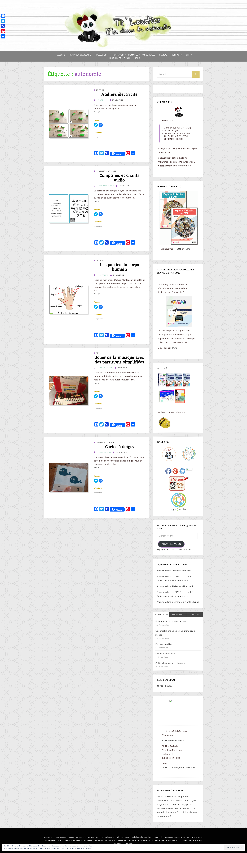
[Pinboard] (3, 26)
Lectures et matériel (119, 58)
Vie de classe (148, 55)
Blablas (163, 55)
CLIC (174, 348)
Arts (98, 353)
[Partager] (3, 36)
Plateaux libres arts (181, 571)
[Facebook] (3, 15)
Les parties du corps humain (119, 267)
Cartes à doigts (119, 446)
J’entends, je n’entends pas (185, 602)
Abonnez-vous (171, 544)
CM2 (188, 249)
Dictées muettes (163, 644)
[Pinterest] (3, 31)
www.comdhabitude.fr (173, 741)
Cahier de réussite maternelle (170, 663)
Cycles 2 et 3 (101, 55)
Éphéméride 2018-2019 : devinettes (172, 622)
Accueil (61, 55)
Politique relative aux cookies (80, 848)
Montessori (118, 55)
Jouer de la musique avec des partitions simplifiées (119, 359)
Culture (100, 90)
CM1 (179, 249)
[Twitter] (3, 21)
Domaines (133, 55)
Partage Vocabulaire (80, 55)
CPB (188, 55)
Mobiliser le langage (106, 171)
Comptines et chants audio (119, 177)
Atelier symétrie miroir (182, 586)
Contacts (176, 55)
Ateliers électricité (119, 94)
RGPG (137, 58)
